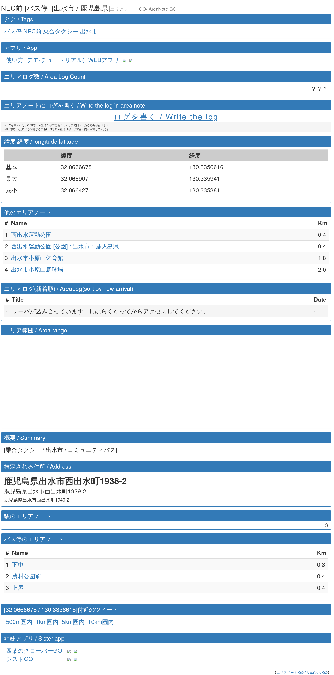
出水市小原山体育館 (37, 257)
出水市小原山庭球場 (37, 269)
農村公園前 (26, 576)
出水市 (88, 31)
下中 (18, 564)
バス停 (13, 31)
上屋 (18, 587)
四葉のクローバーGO (34, 650)
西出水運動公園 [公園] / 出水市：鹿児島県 (65, 246)
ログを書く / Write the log (166, 116)
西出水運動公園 (31, 234)
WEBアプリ (103, 59)
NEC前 (32, 31)
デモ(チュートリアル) (56, 59)
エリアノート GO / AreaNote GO (302, 672)
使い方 (15, 59)
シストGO (19, 659)
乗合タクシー (60, 31)
